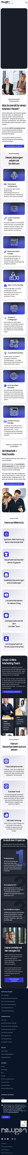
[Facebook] (2, 1139)
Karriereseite (4, 1051)
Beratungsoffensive (6, 1035)
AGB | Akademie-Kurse (6, 1153)
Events (3, 1066)
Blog (2, 1072)
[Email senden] (12, 1139)
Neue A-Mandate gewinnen (8, 1001)
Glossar (3, 1076)
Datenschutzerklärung (6, 1146)
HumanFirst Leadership (7, 1032)
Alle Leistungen (5, 995)
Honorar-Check (5, 1082)
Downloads (4, 1069)
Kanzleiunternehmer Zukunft (8, 1029)
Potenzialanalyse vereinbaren (13, 38)
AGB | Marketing (5, 1149)
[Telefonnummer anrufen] (15, 1139)
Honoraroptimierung (6, 1039)
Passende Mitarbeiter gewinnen (9, 998)
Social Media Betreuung (7, 1007)
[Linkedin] (8, 1139)
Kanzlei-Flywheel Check (7, 1088)
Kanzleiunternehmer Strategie (8, 1023)
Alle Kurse (3, 1020)
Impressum (4, 1143)
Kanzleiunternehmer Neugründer (9, 1026)
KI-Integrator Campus (6, 1042)
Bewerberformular (5, 1057)
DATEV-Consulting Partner (7, 1079)
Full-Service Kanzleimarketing (8, 1004)
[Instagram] (5, 1139)
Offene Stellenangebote (7, 1054)
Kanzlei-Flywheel (5, 1085)
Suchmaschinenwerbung (7, 1011)
